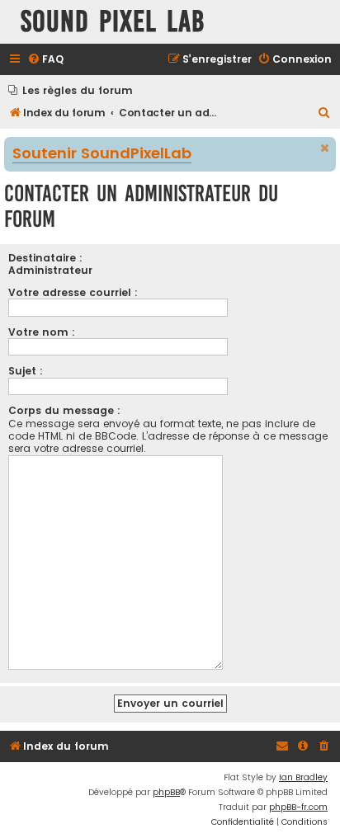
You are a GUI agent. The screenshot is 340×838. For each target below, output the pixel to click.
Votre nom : (41, 332)
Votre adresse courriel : (73, 292)
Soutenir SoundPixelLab (101, 154)
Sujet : (25, 371)
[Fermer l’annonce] (325, 148)
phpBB (166, 792)
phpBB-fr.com (298, 807)
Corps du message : (64, 410)
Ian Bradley (303, 777)
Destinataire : (45, 258)
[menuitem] (45, 60)
